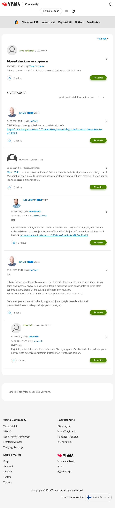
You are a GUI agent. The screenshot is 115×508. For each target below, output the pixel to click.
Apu (73, 11)
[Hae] (111, 4)
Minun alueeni (67, 11)
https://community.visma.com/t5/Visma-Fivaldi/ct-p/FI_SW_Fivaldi (54, 235)
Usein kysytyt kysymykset (16, 436)
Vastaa (100, 77)
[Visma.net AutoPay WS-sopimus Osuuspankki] (98, 97)
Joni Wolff (33, 121)
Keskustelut (48, 22)
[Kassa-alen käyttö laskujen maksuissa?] (103, 97)
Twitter (7, 476)
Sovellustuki (94, 22)
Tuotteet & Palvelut (68, 436)
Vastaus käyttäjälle (26, 211)
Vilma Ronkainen (36, 66)
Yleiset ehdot (10, 426)
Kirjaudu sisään (51, 10)
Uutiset (79, 22)
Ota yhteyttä (64, 426)
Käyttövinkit (65, 22)
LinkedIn (7, 471)
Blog (5, 461)
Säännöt (7, 431)
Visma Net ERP (30, 22)
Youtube (7, 482)
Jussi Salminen (40, 215)
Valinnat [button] (101, 38)
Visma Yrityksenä (66, 431)
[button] (106, 59)
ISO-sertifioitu (65, 441)
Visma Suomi (99, 497)
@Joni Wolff (13, 172)
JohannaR (38, 341)
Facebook (8, 466)
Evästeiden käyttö (12, 441)
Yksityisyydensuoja (13, 447)
